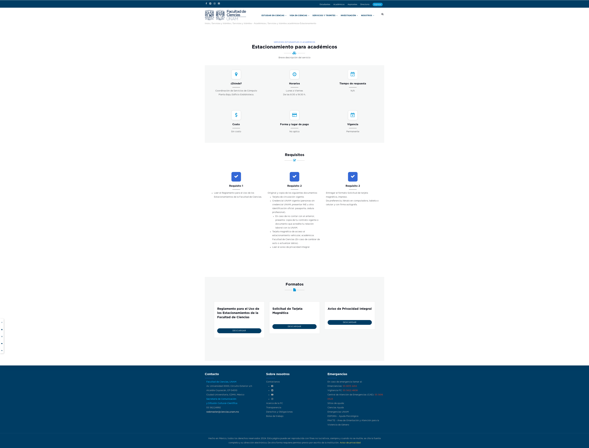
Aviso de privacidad (350, 443)
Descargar (239, 331)
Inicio (207, 24)
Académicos (339, 4)
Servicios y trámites (334, 15)
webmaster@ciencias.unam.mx (222, 412)
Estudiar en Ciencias (293, 15)
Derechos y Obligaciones (279, 412)
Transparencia (273, 408)
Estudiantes (325, 4)
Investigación (353, 15)
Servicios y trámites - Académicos (249, 24)
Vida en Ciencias (314, 15)
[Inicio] (225, 15)
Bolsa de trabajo (274, 416)
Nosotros (368, 15)
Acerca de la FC (274, 403)
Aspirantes (352, 4)
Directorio (365, 4)
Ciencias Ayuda (335, 408)
